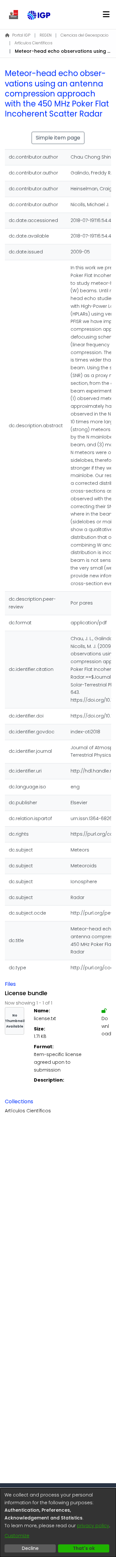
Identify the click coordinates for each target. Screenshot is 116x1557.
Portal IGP (21, 35)
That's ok (84, 1548)
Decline (30, 1548)
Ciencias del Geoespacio (85, 35)
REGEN (46, 35)
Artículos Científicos (34, 43)
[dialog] (58, 1522)
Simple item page (58, 137)
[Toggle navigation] (106, 14)
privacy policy (93, 1525)
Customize (17, 1535)
